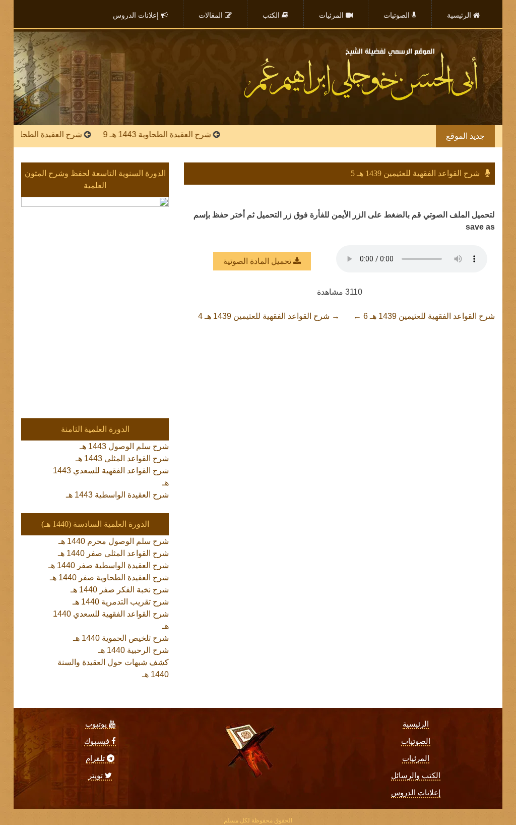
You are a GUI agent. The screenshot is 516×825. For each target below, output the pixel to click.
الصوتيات (415, 741)
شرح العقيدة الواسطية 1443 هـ (117, 494)
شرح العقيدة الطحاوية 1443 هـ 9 (172, 134)
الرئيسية (416, 724)
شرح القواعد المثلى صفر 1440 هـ (113, 553)
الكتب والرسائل (415, 776)
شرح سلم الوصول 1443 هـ (124, 446)
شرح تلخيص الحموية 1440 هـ (121, 638)
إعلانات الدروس (415, 793)
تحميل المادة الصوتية (258, 261)
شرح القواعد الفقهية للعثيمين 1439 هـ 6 (424, 316)
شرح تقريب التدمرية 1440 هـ (121, 601)
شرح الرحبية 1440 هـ (133, 650)
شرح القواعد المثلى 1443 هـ (122, 458)
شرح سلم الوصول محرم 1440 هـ (113, 541)
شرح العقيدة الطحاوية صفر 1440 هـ (109, 577)
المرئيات (415, 758)
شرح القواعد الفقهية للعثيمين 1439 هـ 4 (269, 316)
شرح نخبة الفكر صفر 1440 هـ (120, 589)
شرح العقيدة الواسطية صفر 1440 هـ (108, 565)
